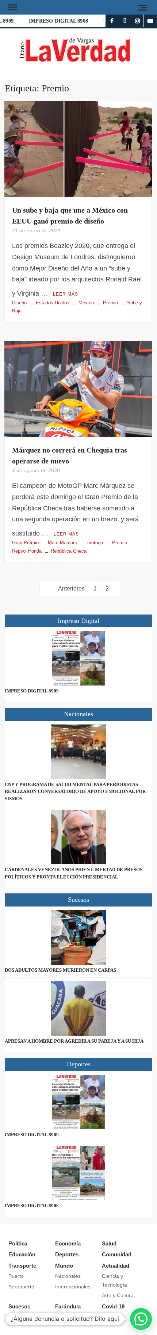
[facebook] (112, 21)
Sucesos (19, 1306)
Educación (21, 1254)
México (86, 302)
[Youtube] (150, 21)
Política (17, 1243)
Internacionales (73, 1286)
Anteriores (71, 588)
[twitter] (124, 21)
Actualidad (115, 1266)
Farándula (68, 1306)
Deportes (66, 1254)
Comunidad (116, 1254)
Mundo (64, 1266)
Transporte (22, 1266)
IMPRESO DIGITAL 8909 (32, 691)
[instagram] (137, 21)
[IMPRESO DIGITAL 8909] (78, 658)
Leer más (65, 294)
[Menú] (12, 7)
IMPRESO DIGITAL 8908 (55, 21)
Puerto (16, 1276)
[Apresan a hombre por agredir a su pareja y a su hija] (78, 1008)
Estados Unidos (52, 302)
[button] (141, 1319)
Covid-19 (113, 1306)
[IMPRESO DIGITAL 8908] (78, 1173)
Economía (68, 1243)
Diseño (19, 302)
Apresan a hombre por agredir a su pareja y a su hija (74, 1041)
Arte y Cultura (118, 1295)
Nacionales (68, 1276)
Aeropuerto (21, 1286)
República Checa (69, 551)
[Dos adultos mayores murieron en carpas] (78, 937)
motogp (95, 542)
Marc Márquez (63, 542)
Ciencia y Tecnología (114, 1280)
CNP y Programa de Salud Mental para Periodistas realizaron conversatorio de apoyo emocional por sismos (75, 791)
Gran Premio (25, 542)
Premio (110, 302)
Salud (109, 1243)
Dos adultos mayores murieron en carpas (60, 970)
